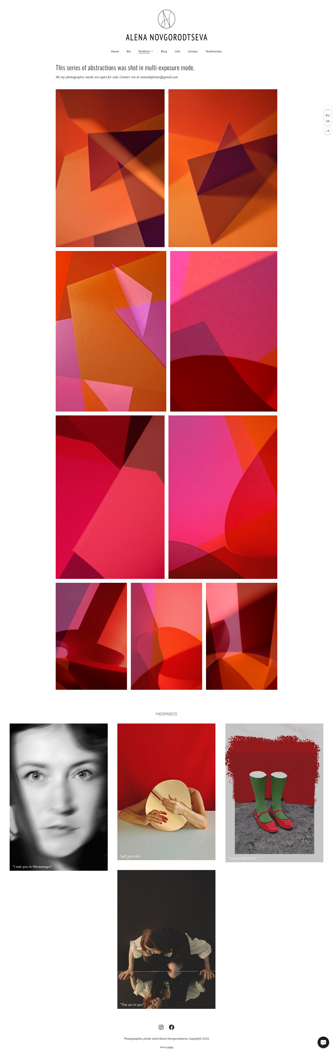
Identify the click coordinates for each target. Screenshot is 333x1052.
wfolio (170, 1047)
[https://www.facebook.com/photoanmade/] (171, 1027)
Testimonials (213, 51)
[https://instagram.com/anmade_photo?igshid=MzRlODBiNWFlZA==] (161, 1027)
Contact (193, 51)
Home (115, 51)
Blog (164, 51)
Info (177, 51)
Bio (129, 51)
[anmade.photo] (166, 25)
